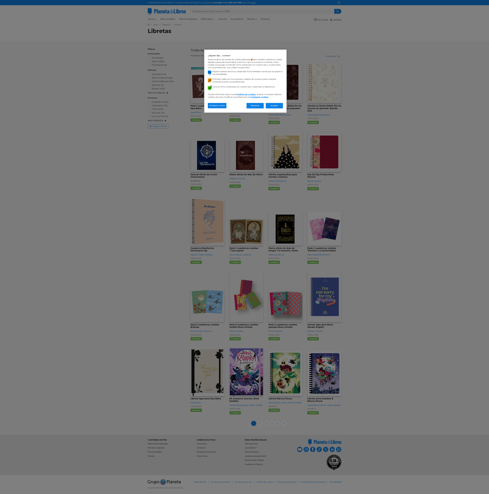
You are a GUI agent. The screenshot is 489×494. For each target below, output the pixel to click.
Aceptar (274, 106)
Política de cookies (246, 94)
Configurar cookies (217, 105)
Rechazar (255, 106)
